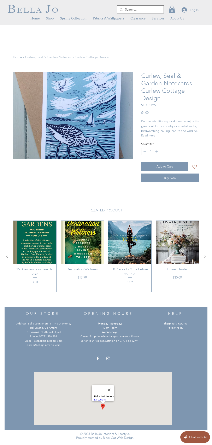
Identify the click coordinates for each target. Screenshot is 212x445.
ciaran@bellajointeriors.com (43, 344)
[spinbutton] (150, 151)
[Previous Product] (7, 256)
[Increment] (157, 151)
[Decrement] (144, 151)
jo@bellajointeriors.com (48, 340)
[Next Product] (204, 256)
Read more (148, 135)
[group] (106, 256)
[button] (108, 18)
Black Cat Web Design (118, 438)
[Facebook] (97, 358)
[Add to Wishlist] (194, 166)
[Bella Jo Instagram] (108, 358)
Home (17, 57)
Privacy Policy (175, 327)
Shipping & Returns (175, 323)
